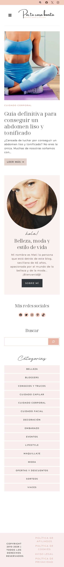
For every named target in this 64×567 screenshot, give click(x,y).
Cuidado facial (32, 411)
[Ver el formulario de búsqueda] (40, 2)
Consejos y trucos (32, 386)
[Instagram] (57, 2)
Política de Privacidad (44, 560)
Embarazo (32, 428)
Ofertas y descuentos (32, 470)
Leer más (17, 162)
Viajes (32, 487)
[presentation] (32, 65)
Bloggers (32, 377)
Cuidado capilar (32, 394)
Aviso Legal (44, 554)
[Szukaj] (53, 341)
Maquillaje (32, 453)
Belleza (32, 369)
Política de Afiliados (44, 540)
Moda (32, 462)
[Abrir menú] (10, 15)
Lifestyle (32, 445)
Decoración (32, 419)
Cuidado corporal (18, 105)
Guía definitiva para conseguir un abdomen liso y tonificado (30, 123)
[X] (52, 2)
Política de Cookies (44, 548)
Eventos (32, 436)
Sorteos (32, 479)
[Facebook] (46, 2)
